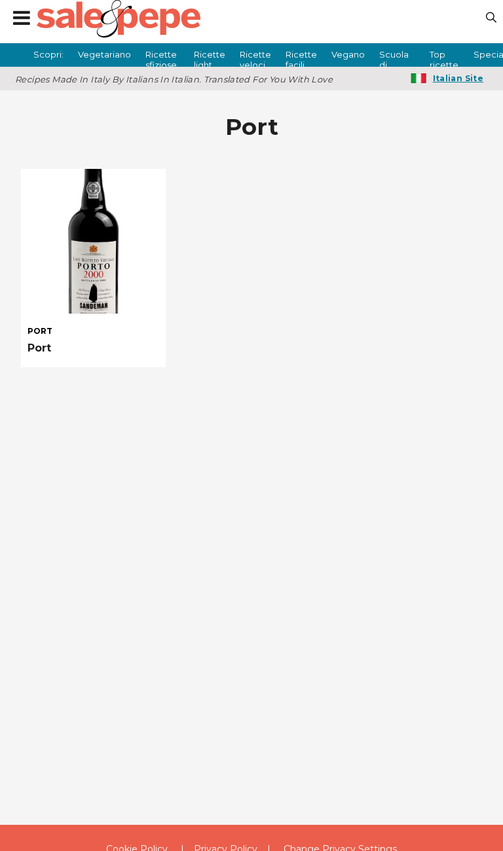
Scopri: (48, 54)
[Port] (93, 241)
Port (39, 348)
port (40, 331)
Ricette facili (301, 58)
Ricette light (209, 58)
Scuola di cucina (394, 58)
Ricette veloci (255, 58)
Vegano (348, 54)
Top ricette (444, 58)
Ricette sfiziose (161, 58)
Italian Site (458, 78)
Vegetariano (104, 54)
